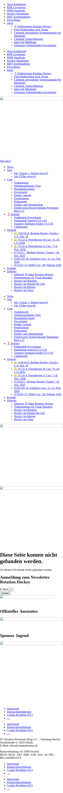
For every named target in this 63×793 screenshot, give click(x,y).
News (10, 166)
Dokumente (20, 201)
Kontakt (11, 268)
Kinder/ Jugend (22, 195)
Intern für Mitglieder (25, 42)
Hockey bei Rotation (25, 280)
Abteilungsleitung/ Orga (27, 185)
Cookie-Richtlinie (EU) (20, 714)
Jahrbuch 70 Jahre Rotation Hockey (34, 274)
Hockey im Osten (23, 290)
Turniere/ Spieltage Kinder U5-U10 (33, 223)
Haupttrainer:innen (24, 188)
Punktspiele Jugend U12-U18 (30, 220)
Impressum (13, 708)
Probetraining (21, 198)
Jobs (9, 170)
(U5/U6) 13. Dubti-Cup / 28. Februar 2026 (37, 265)
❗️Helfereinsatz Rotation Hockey (33, 26)
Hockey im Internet (24, 287)
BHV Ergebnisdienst (18, 16)
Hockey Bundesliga (18, 13)
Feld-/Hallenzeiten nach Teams (31, 29)
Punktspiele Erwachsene (27, 217)
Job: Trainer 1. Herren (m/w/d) (31, 173)
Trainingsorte (21, 182)
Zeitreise (11, 271)
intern (10, 23)
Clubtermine (21, 226)
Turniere (11, 229)
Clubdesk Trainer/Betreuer (28, 39)
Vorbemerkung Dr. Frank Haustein (33, 277)
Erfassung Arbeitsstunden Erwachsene (35, 45)
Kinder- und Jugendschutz (28, 204)
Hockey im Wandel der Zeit (29, 283)
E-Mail (4, 589)
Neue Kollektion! (16, 4)
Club (9, 179)
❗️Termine (13, 214)
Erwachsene (20, 192)
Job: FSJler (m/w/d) (25, 176)
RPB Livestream (16, 7)
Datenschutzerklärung (19, 711)
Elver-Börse (13, 20)
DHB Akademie (16, 10)
